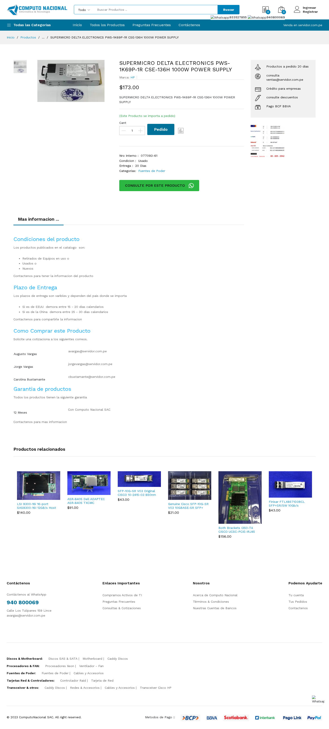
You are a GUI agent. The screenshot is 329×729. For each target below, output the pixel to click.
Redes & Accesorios (85, 687)
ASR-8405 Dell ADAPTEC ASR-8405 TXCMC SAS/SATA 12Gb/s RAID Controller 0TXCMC (86, 501)
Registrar (310, 11)
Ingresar (309, 7)
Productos (28, 37)
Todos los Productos (107, 25)
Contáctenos (189, 25)
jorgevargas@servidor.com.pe (90, 364)
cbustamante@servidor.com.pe (91, 376)
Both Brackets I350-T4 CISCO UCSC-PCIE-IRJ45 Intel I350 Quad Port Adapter (236, 530)
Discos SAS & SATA (62, 658)
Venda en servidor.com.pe (302, 25)
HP (132, 77)
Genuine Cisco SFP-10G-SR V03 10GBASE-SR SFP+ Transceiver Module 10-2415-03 (188, 506)
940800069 (276, 17)
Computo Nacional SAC (92, 409)
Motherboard (92, 658)
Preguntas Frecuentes (151, 25)
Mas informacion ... (38, 219)
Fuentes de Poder (151, 171)
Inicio (77, 25)
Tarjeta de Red (102, 680)
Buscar (228, 9)
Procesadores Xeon (59, 666)
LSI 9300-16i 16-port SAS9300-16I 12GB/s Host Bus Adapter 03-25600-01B (36, 506)
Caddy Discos (117, 658)
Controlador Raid (73, 680)
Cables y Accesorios (89, 673)
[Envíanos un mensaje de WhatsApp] (318, 699)
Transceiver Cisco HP (155, 687)
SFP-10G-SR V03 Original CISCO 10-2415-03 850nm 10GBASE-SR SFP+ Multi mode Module (137, 493)
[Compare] (181, 130)
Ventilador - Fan (91, 666)
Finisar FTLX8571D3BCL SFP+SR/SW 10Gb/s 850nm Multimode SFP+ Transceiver (287, 503)
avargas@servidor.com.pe (87, 351)
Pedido (161, 129)
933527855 (238, 17)
